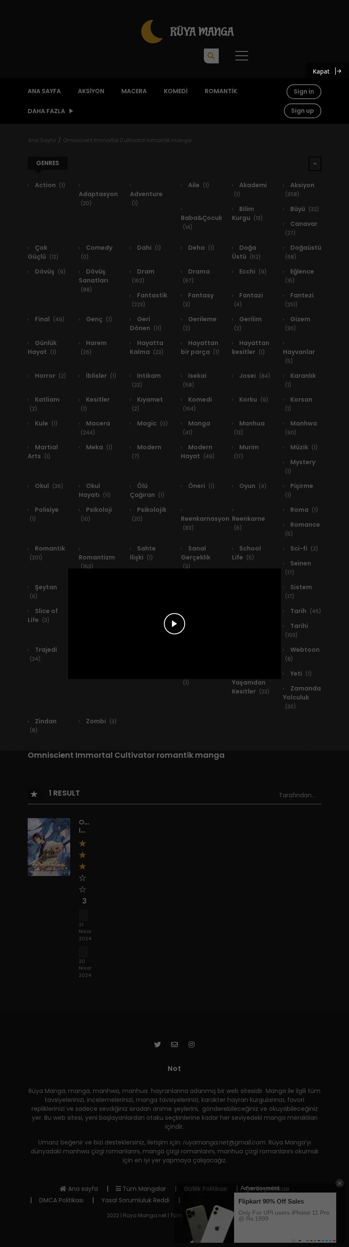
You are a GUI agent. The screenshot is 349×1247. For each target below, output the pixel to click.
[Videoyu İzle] (174, 623)
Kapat (321, 71)
